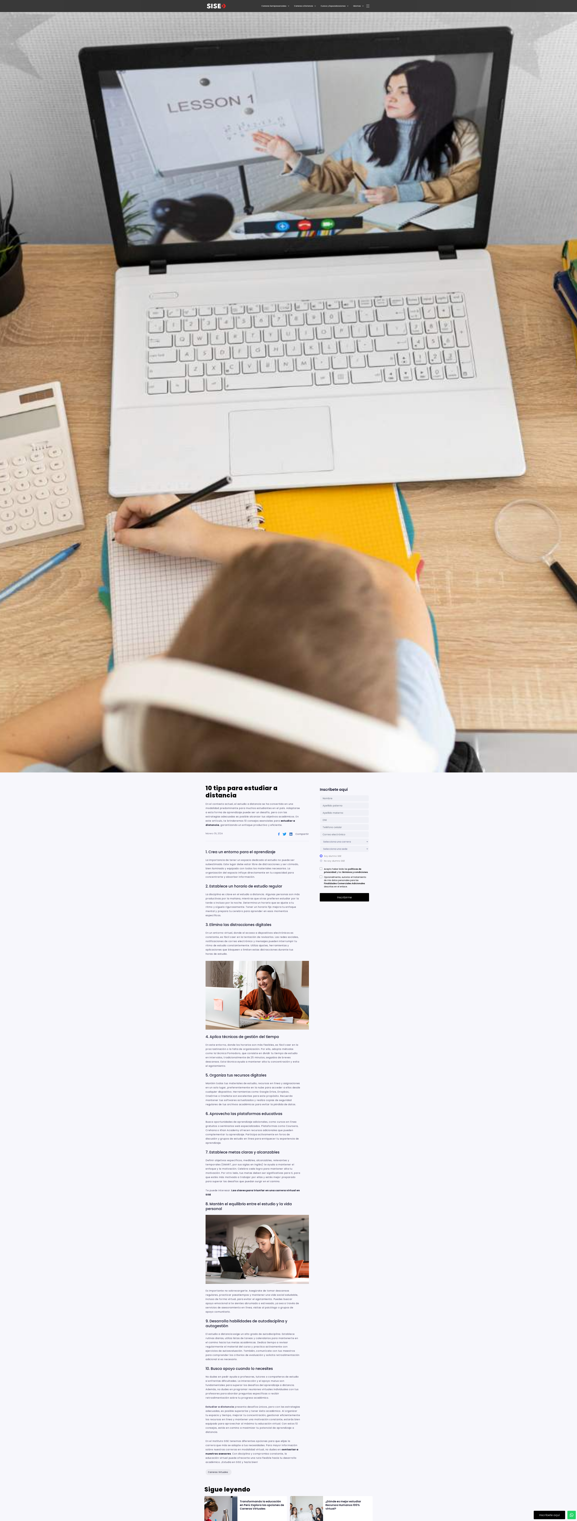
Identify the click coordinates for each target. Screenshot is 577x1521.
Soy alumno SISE (332, 856)
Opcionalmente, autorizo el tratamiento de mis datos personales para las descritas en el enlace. (345, 882)
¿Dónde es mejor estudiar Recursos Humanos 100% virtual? (343, 1504)
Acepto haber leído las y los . (346, 870)
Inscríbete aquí (549, 1515)
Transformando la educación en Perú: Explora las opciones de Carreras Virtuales (262, 1504)
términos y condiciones (355, 872)
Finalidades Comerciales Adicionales (344, 883)
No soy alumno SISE (334, 860)
